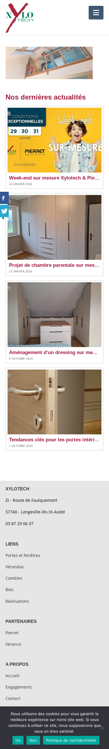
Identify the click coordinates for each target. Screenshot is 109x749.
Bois (10, 589)
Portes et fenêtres (23, 555)
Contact (13, 698)
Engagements (19, 687)
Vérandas (15, 566)
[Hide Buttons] (3, 217)
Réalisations (17, 601)
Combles (14, 578)
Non (33, 740)
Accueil (12, 675)
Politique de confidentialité (71, 740)
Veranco (13, 644)
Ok (18, 740)
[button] (96, 12)
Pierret (12, 632)
